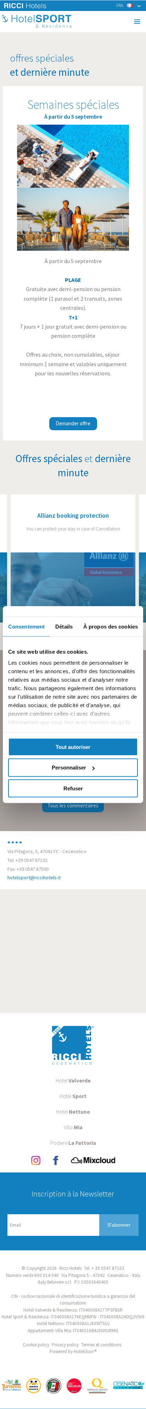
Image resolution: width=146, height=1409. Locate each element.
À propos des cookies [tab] (110, 626)
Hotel (73, 1080)
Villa (73, 1127)
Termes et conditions (101, 1345)
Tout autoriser (73, 747)
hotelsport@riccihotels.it (34, 877)
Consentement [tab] (26, 626)
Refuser (73, 788)
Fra (119, 5)
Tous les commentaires (73, 805)
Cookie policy (36, 1345)
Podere (73, 1142)
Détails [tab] (64, 626)
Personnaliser (69, 768)
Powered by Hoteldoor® (73, 1351)
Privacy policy (65, 1345)
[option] (73, 558)
